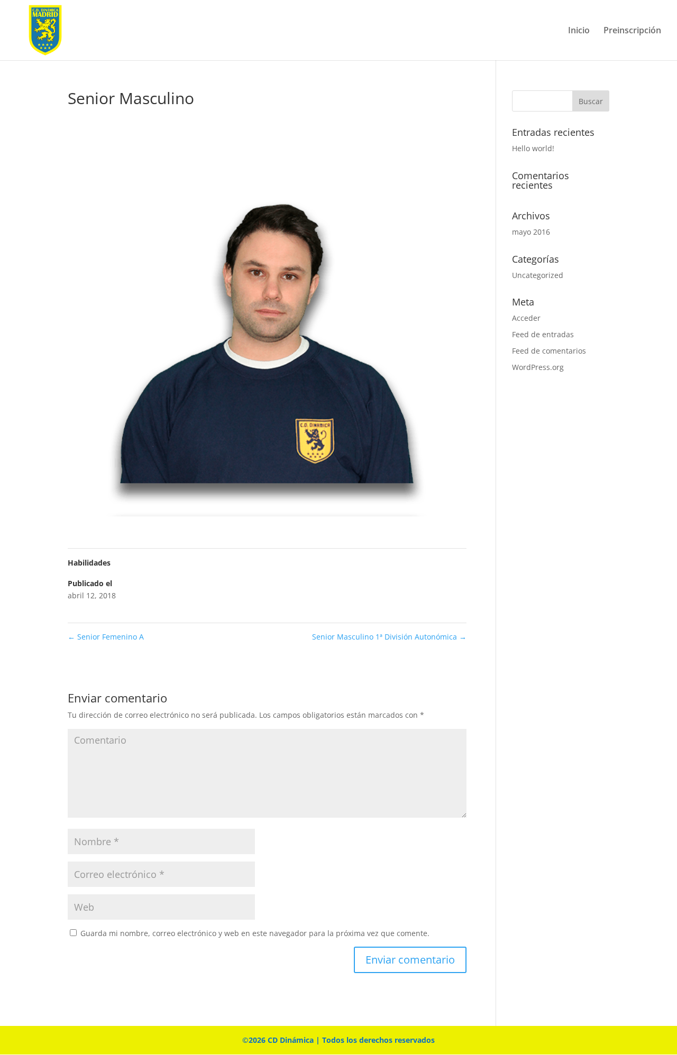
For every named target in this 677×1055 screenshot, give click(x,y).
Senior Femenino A (106, 637)
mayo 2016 (531, 232)
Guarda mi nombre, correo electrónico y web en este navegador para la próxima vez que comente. (254, 933)
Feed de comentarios (549, 351)
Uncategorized (537, 275)
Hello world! (533, 148)
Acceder (526, 318)
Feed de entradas (543, 334)
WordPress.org (538, 367)
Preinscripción (632, 31)
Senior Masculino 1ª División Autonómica (389, 637)
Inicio (579, 31)
